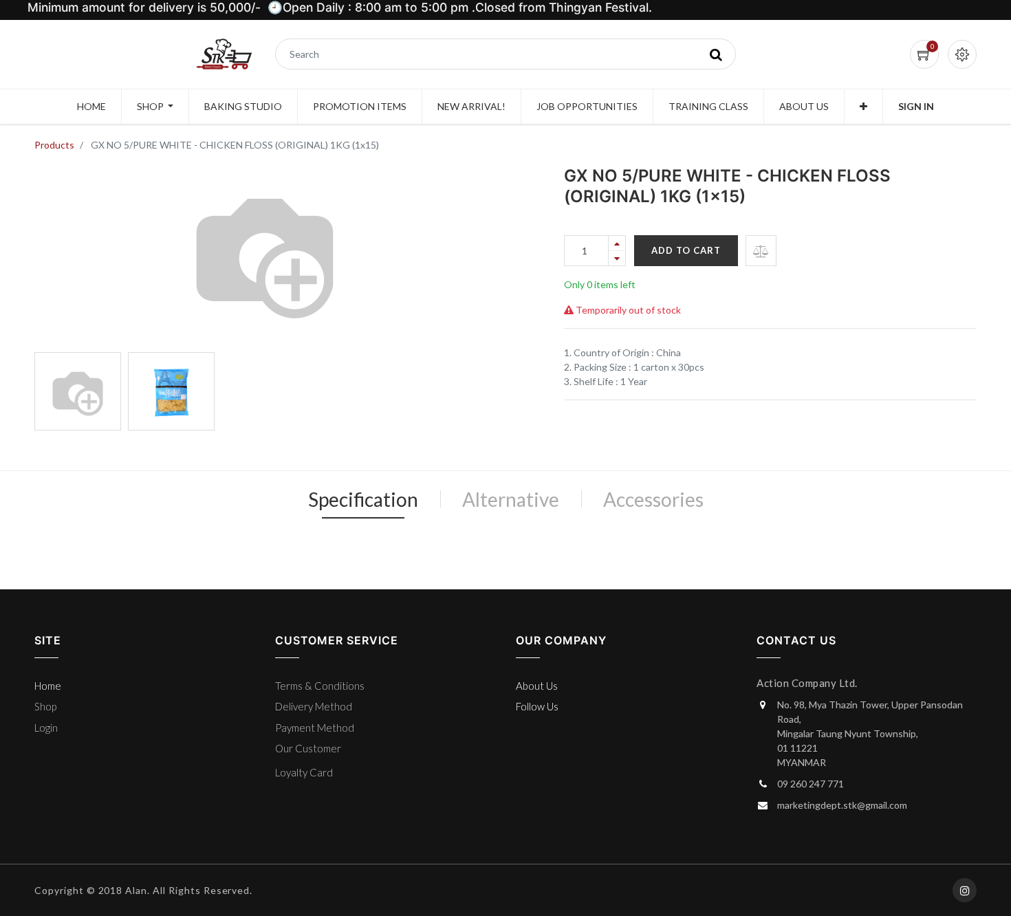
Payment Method (314, 727)
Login (46, 727)
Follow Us (537, 706)
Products (54, 145)
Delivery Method (313, 706)
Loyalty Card (304, 772)
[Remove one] (617, 258)
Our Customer (308, 748)
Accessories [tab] (653, 499)
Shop (45, 706)
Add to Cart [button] (686, 250)
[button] (863, 106)
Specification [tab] (363, 499)
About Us (537, 685)
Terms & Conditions (320, 685)
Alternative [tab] (510, 499)
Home (47, 685)
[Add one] (617, 243)
